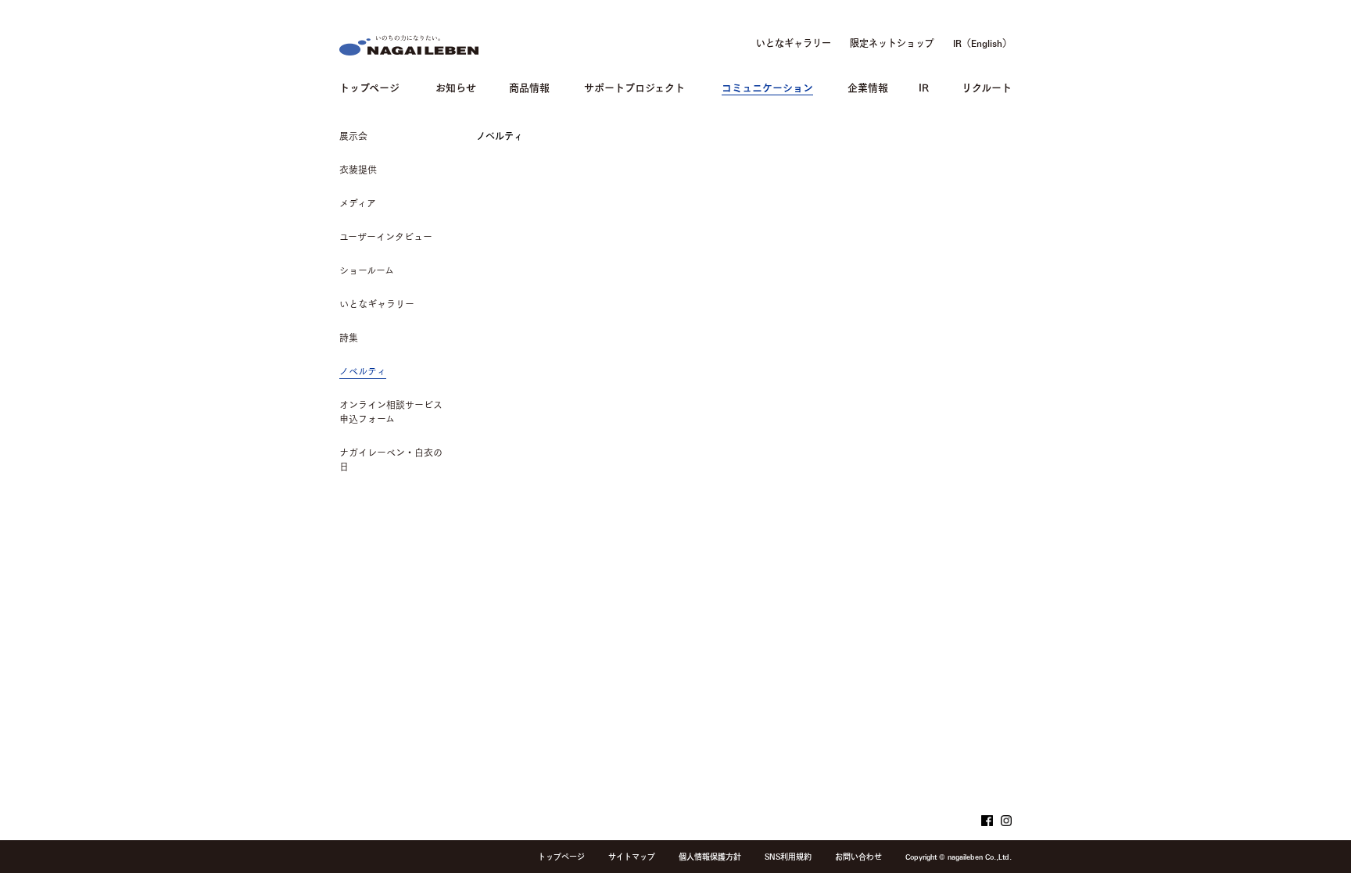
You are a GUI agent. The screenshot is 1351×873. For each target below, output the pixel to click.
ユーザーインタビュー (385, 237)
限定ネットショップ (892, 43)
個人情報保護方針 (710, 856)
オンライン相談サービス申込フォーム (391, 412)
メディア (357, 203)
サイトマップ (631, 856)
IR (924, 86)
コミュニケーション (767, 86)
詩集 (348, 338)
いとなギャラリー (793, 43)
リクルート (987, 86)
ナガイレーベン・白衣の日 (391, 459)
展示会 (353, 136)
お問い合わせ (858, 856)
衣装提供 (358, 170)
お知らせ (455, 86)
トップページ (369, 86)
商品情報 (529, 86)
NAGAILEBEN (408, 45)
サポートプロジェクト (634, 86)
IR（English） (982, 43)
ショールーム (366, 270)
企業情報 (868, 86)
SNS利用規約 (788, 856)
